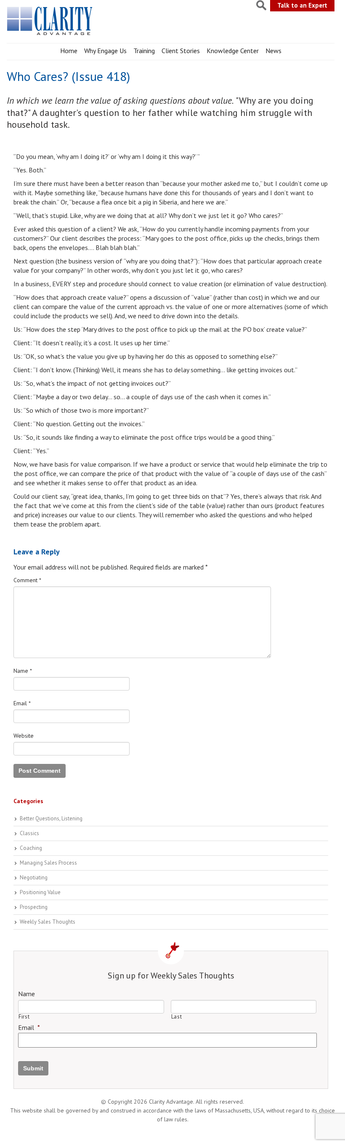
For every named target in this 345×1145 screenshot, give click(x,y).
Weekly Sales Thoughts (47, 921)
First (24, 1016)
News (273, 50)
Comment (27, 580)
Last (176, 1016)
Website (23, 735)
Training (144, 50)
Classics (29, 833)
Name (22, 671)
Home (68, 50)
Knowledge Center (233, 50)
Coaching (31, 848)
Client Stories (181, 50)
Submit (33, 1068)
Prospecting (34, 907)
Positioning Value (40, 892)
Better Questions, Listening (51, 818)
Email (22, 703)
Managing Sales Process (48, 862)
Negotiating (34, 877)
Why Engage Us (105, 50)
